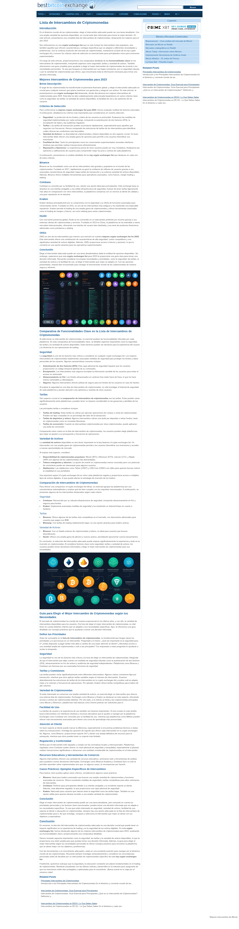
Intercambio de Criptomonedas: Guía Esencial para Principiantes (69, 890)
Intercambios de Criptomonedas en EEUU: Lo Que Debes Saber (69, 903)
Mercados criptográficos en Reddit (161, 48)
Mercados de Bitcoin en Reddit (159, 44)
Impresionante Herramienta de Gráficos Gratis (166, 55)
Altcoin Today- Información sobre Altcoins (164, 51)
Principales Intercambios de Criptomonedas (60, 881)
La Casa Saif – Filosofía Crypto (159, 62)
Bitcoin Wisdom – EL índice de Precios (162, 58)
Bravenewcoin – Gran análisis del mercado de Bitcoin (169, 41)
